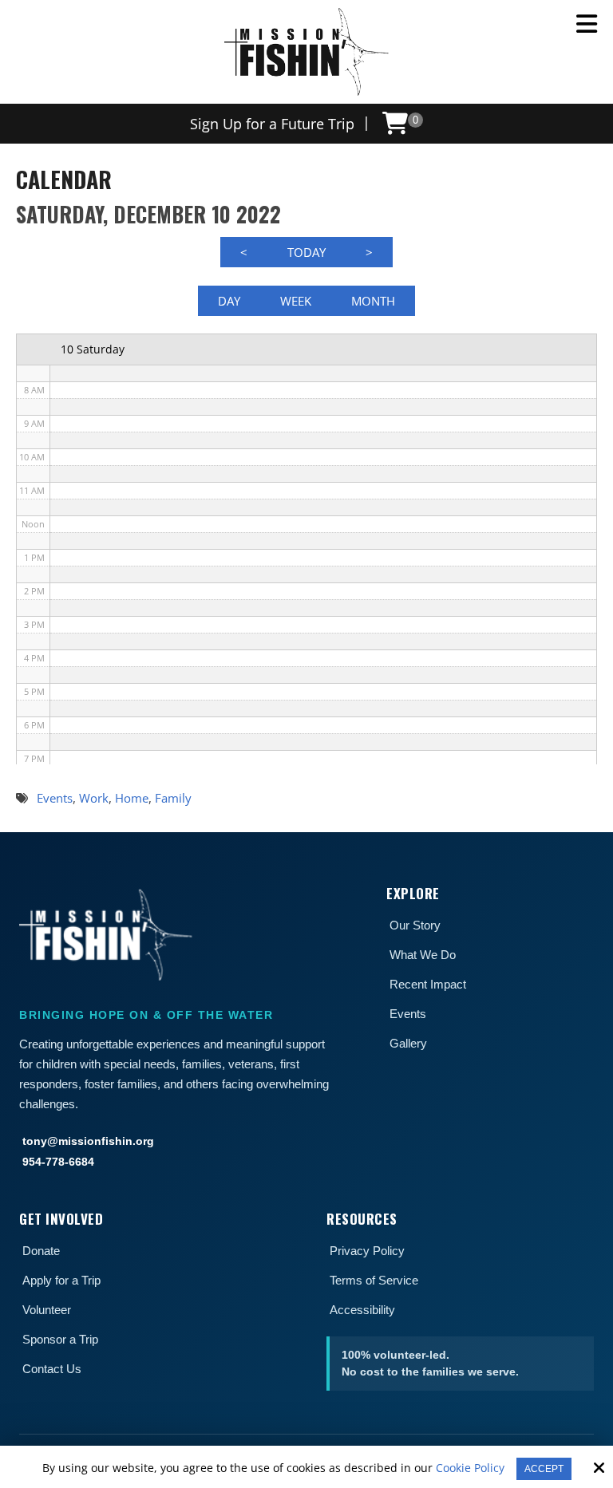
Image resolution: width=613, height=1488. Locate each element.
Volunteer (46, 1309)
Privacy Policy (367, 1250)
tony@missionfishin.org (88, 1141)
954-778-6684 (58, 1161)
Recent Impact (427, 984)
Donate (41, 1250)
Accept (544, 1468)
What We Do (422, 954)
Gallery (408, 1043)
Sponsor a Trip (60, 1339)
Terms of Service (373, 1280)
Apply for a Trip (61, 1280)
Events (407, 1013)
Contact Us (52, 1369)
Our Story (415, 925)
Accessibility (362, 1309)
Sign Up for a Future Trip (272, 123)
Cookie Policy (470, 1468)
